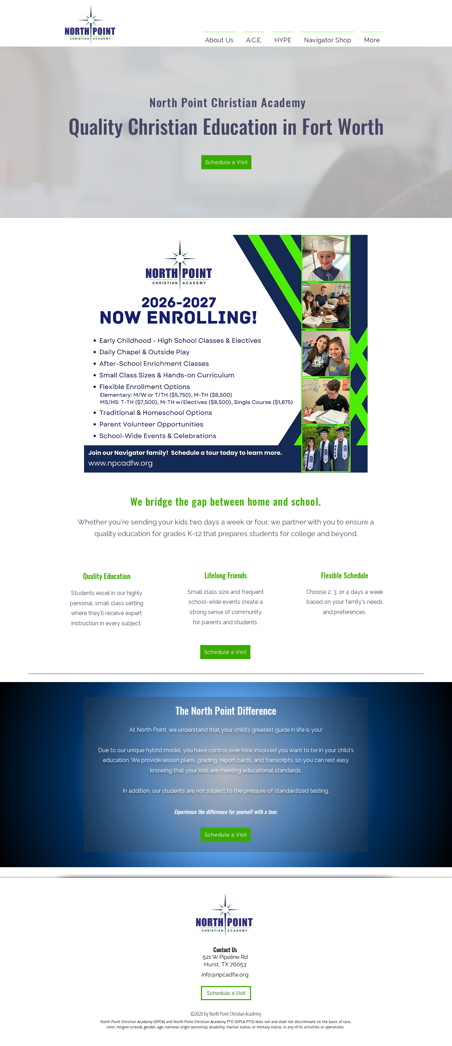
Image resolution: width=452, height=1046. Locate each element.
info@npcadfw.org (225, 974)
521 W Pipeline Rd (225, 957)
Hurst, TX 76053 (225, 964)
